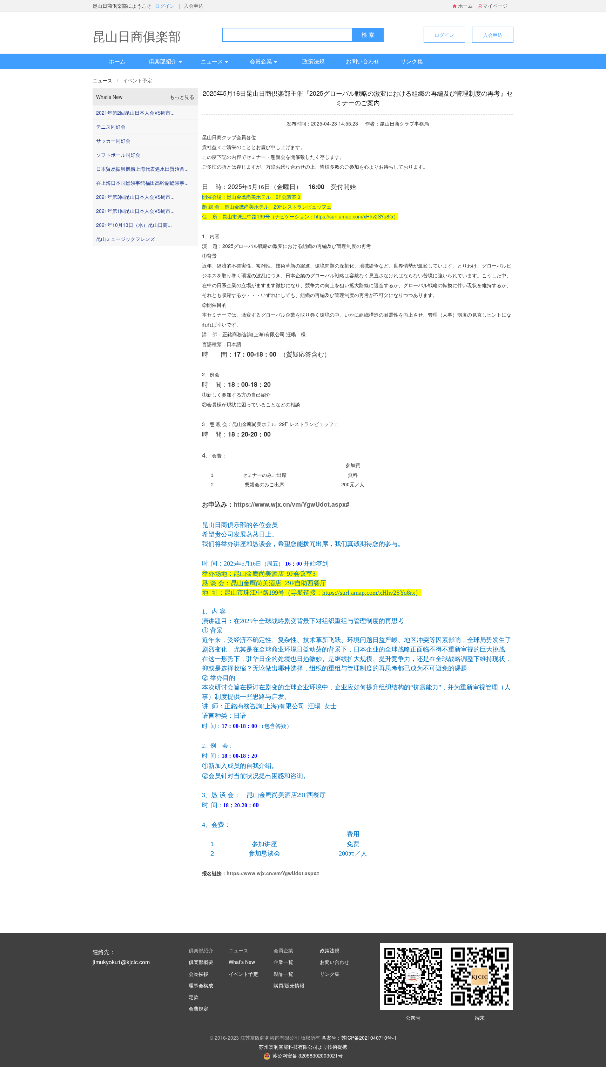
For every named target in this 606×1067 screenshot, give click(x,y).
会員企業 (261, 61)
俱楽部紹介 (163, 61)
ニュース (212, 61)
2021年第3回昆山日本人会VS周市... (135, 196)
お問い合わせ (362, 61)
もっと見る (182, 96)
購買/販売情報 (289, 985)
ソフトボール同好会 (118, 154)
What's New (242, 961)
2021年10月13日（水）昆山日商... (134, 224)
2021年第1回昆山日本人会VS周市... (135, 210)
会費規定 (198, 1008)
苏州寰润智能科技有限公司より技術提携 (303, 1046)
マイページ (495, 5)
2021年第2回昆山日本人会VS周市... (135, 112)
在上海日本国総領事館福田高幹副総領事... (142, 182)
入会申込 (193, 5)
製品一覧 (283, 973)
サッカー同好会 (113, 140)
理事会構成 (201, 985)
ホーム (465, 5)
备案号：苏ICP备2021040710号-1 (359, 1037)
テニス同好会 (111, 126)
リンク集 (411, 61)
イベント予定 (137, 80)
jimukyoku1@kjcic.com (121, 962)
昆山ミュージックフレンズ (125, 238)
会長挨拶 (198, 973)
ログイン (165, 5)
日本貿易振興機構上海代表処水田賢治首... (142, 168)
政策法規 (313, 61)
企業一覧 (283, 961)
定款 (193, 996)
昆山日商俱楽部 (137, 36)
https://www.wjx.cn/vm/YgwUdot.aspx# (291, 504)
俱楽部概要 (201, 961)
